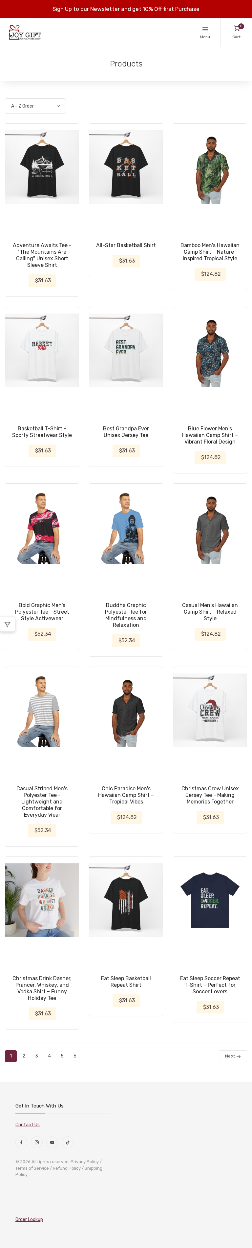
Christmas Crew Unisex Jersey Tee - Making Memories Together (210, 795)
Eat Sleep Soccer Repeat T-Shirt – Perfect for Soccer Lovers (210, 985)
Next (230, 1056)
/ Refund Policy (65, 1168)
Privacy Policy (85, 1161)
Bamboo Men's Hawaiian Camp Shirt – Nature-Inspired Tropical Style (210, 252)
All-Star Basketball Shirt (126, 245)
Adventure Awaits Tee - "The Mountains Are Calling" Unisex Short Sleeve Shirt (42, 255)
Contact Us (27, 1125)
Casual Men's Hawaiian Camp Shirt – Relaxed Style (210, 612)
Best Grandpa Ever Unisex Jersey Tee (126, 431)
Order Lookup (29, 1219)
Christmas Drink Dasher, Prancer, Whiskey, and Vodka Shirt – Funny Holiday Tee (42, 988)
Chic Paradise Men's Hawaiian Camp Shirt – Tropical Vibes (126, 795)
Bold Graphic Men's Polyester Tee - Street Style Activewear (42, 612)
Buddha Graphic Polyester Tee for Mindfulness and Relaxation (126, 615)
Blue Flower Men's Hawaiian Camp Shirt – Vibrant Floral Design (210, 435)
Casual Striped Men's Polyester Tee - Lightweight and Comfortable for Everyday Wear (42, 801)
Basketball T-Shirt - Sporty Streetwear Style (42, 431)
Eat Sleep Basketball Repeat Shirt (126, 981)
